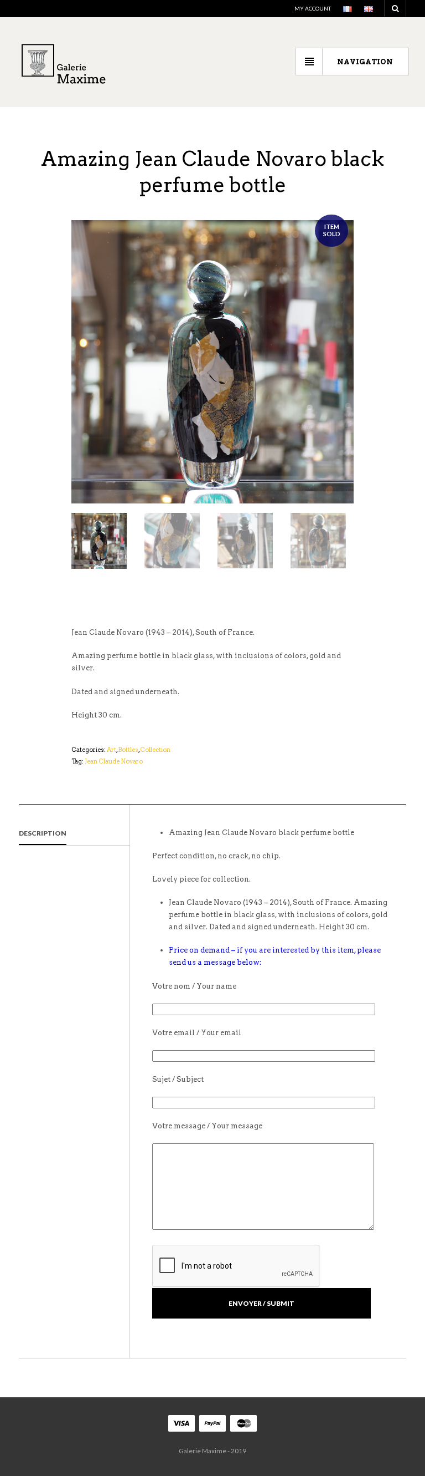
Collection (155, 750)
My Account (312, 8)
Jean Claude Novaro (114, 761)
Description (42, 833)
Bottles (128, 750)
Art (111, 750)
